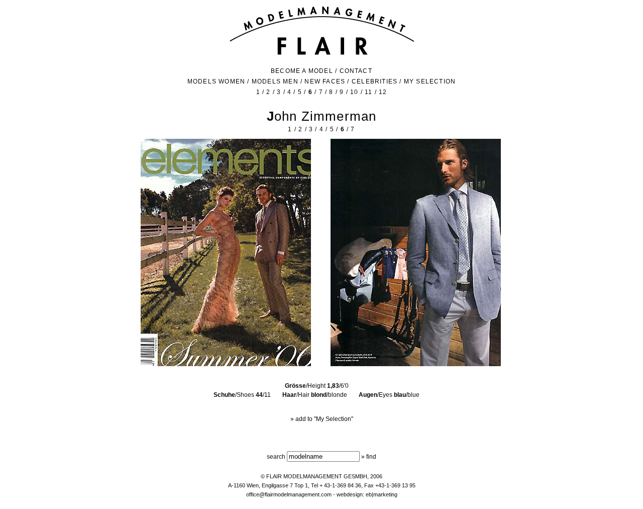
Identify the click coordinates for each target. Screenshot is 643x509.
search (276, 456)
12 (383, 92)
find (371, 456)
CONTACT (356, 70)
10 (354, 92)
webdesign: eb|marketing (367, 494)
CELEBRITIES (374, 81)
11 (368, 92)
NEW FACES (324, 81)
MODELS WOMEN (216, 81)
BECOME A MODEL (302, 70)
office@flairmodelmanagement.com (289, 494)
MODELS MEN (275, 81)
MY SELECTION (430, 81)
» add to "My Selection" (321, 418)
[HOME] (322, 53)
